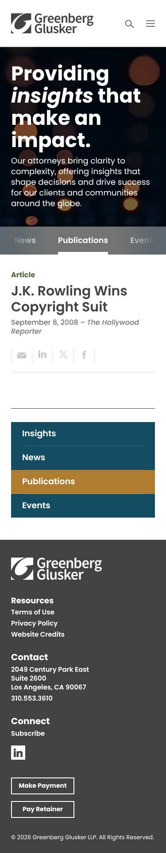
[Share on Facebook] (84, 355)
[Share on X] (63, 355)
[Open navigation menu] (150, 23)
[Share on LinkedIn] (42, 355)
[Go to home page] (52, 23)
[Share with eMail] (21, 355)
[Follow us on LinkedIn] (18, 752)
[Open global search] (129, 24)
